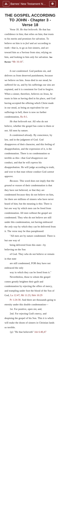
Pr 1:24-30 (15, 299)
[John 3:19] (55, 253)
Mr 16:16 (17, 61)
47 (45, 331)
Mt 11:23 (25, 295)
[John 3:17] (3, 253)
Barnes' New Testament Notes (28, 3)
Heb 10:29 (37, 295)
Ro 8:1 (23, 116)
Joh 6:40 (38, 331)
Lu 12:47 (15, 295)
